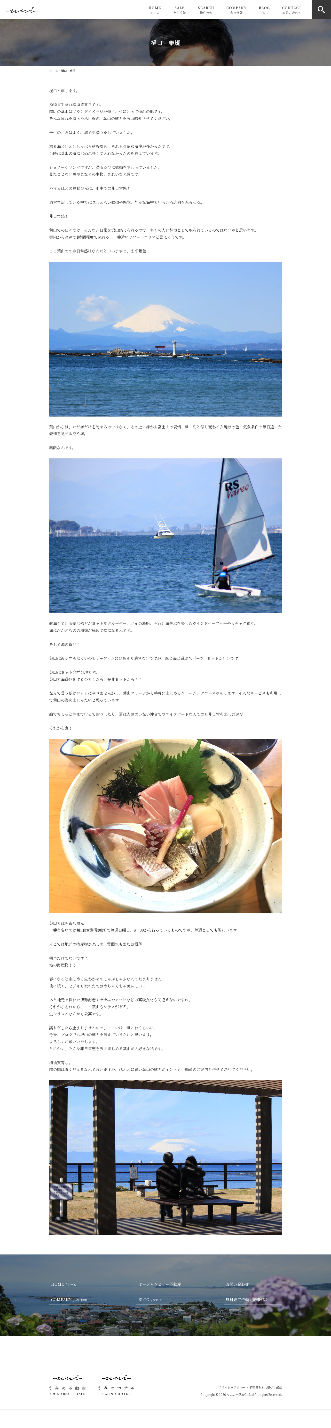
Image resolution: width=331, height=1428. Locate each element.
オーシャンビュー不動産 (159, 1284)
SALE (179, 10)
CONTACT (291, 10)
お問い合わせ (237, 1284)
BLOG (264, 10)
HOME (155, 10)
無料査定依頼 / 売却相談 (247, 1299)
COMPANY (236, 10)
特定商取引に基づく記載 (266, 1387)
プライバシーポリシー (230, 1387)
